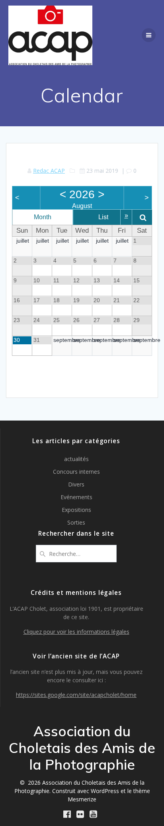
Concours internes (76, 471)
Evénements (76, 497)
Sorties (76, 522)
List (103, 217)
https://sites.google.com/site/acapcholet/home (76, 695)
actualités (76, 459)
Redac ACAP (49, 170)
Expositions (76, 509)
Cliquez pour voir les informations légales (76, 631)
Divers (76, 484)
